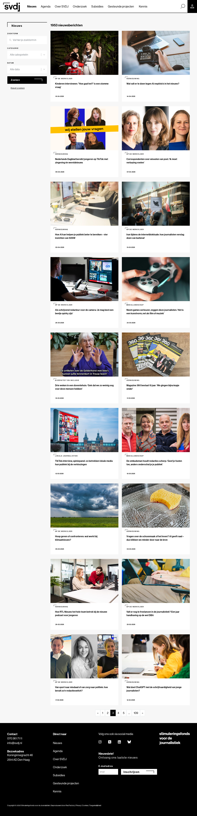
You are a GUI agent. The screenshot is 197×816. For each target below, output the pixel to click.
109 (136, 713)
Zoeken (15, 79)
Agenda (45, 6)
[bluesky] (129, 742)
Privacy (78, 805)
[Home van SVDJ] (11, 7)
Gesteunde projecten (121, 6)
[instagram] (100, 742)
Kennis (143, 6)
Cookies (85, 805)
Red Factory (70, 805)
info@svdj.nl (14, 743)
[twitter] (109, 742)
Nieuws (31, 6)
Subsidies (97, 6)
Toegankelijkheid (95, 805)
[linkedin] (119, 742)
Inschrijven (131, 772)
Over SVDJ (62, 6)
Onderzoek (80, 6)
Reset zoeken (18, 88)
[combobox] (25, 55)
